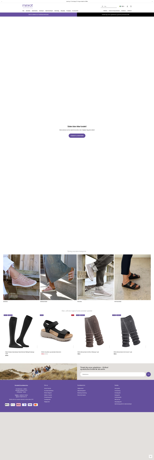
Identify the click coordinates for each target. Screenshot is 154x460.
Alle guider (117, 388)
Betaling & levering (82, 393)
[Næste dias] (149, 336)
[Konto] (127, 6)
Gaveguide (117, 395)
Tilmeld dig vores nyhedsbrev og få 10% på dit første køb (115, 14)
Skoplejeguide (118, 401)
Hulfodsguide (118, 397)
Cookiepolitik (47, 399)
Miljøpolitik (47, 401)
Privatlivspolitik (48, 397)
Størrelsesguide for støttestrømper (123, 404)
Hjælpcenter (80, 388)
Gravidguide (117, 393)
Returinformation (81, 395)
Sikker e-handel (48, 395)
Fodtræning (117, 390)
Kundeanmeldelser (48, 390)
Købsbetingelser (81, 390)
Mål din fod (117, 399)
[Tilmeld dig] (148, 374)
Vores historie (47, 388)
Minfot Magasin (48, 393)
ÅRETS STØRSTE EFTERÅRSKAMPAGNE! (38, 14)
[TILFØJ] (73, 346)
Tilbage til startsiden (77, 135)
